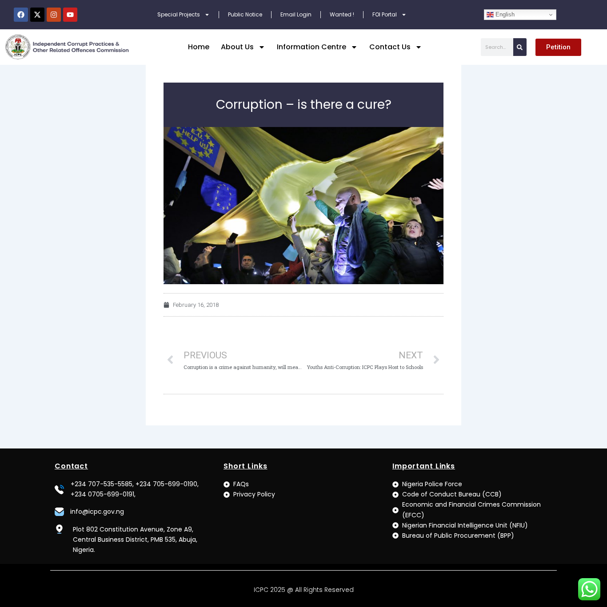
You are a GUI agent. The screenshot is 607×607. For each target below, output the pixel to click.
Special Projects (178, 14)
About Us (237, 47)
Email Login (295, 14)
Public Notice (245, 14)
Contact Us (390, 47)
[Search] (520, 47)
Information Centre (311, 47)
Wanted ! (342, 14)
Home (198, 47)
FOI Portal (384, 14)
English (504, 14)
